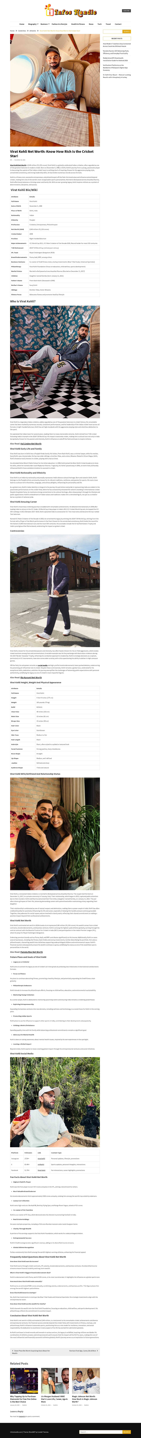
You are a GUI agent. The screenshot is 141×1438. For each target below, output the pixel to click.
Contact (118, 24)
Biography (32, 24)
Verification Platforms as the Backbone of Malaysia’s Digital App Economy (115, 67)
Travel (108, 24)
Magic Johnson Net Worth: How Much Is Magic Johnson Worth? (84, 1399)
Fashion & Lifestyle (59, 24)
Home (22, 24)
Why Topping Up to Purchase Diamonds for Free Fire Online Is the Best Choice (23, 1399)
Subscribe (126, 11)
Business (44, 24)
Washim (24, 1405)
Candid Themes (43, 1432)
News (91, 24)
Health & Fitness (78, 24)
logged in (22, 1416)
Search (127, 31)
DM (11, 160)
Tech (100, 24)
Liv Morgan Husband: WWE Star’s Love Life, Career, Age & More (54, 1399)
